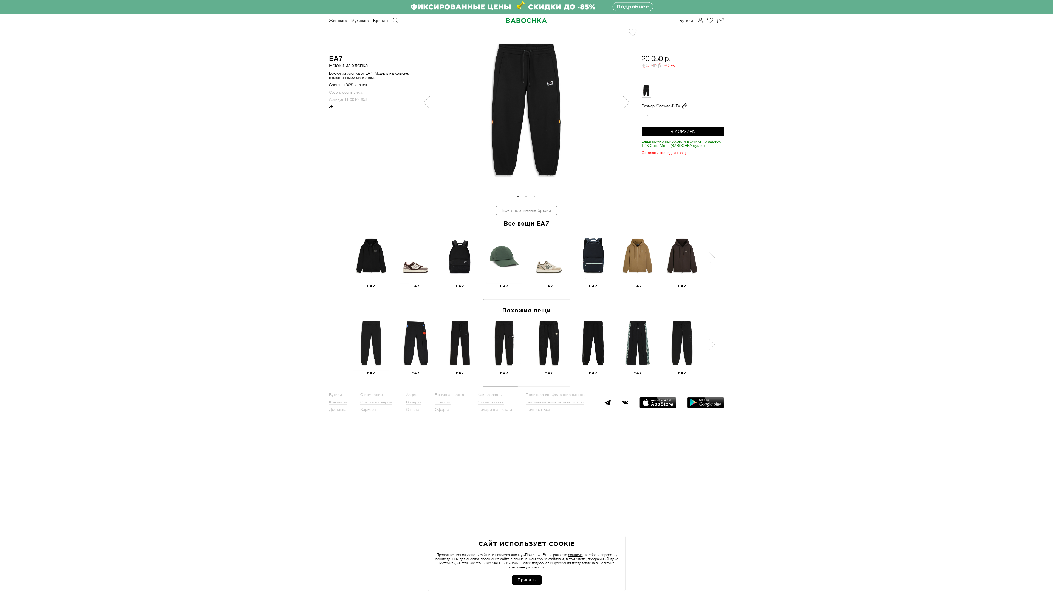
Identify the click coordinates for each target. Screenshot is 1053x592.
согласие (575, 555)
